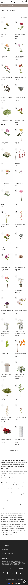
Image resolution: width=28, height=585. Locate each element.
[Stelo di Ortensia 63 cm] (7, 113)
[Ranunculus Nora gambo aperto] (7, 259)
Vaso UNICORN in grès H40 (20, 440)
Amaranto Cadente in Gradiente (20, 162)
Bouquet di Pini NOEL (6, 398)
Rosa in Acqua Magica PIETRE (7, 311)
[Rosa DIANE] (7, 27)
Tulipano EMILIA (18, 183)
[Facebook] (3, 573)
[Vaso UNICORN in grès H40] (21, 431)
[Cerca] (5, 2)
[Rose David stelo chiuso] (21, 113)
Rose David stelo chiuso (19, 121)
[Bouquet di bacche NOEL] (7, 431)
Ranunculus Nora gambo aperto (5, 268)
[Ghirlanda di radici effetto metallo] (7, 410)
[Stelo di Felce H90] (7, 345)
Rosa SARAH (4, 56)
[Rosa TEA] (21, 134)
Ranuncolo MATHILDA (20, 77)
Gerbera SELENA (19, 203)
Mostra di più (14, 451)
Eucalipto (17, 246)
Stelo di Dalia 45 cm (6, 162)
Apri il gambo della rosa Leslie (20, 268)
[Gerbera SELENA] (21, 195)
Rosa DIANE (4, 34)
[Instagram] (7, 573)
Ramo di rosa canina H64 (20, 354)
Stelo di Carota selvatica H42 (5, 225)
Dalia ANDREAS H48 (5, 289)
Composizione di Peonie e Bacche (19, 375)
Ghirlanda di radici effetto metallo (6, 418)
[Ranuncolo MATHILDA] (21, 70)
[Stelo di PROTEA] (21, 390)
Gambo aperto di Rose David (7, 246)
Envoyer (21, 568)
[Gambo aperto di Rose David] (7, 238)
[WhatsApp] (21, 573)
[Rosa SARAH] (7, 48)
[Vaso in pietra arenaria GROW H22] (7, 367)
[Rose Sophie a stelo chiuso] (21, 27)
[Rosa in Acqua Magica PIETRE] (7, 302)
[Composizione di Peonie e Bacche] (21, 367)
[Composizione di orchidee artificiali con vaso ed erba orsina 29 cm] (7, 324)
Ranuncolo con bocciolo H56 (19, 57)
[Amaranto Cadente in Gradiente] (21, 154)
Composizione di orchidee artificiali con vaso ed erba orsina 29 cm (6, 332)
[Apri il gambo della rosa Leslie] (21, 259)
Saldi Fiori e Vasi (10, 5)
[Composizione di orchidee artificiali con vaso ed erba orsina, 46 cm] (21, 324)
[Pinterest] (12, 573)
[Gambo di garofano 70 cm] (21, 302)
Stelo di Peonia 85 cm (6, 77)
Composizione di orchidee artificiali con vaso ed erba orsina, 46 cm (20, 332)
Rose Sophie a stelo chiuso (20, 35)
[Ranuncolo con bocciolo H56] (21, 48)
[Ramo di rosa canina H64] (21, 345)
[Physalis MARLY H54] (21, 217)
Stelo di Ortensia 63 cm (6, 121)
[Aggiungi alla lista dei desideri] (2, 22)
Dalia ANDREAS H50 (5, 183)
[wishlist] (20, 2)
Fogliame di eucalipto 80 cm (6, 98)
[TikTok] (16, 573)
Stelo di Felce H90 (5, 353)
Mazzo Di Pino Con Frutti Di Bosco (20, 98)
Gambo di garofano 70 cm (21, 311)
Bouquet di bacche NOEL (6, 440)
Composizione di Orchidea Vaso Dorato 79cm (19, 290)
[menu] (2, 2)
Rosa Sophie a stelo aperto (6, 203)
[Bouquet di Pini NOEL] (7, 390)
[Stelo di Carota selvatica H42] (7, 217)
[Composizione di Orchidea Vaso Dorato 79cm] (21, 281)
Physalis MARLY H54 (20, 224)
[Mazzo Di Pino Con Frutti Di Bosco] (21, 89)
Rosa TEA (17, 142)
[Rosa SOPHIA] (7, 134)
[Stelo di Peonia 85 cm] (7, 70)
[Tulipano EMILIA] (21, 175)
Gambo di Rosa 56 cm (20, 417)
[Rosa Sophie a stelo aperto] (7, 195)
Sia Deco (3, 5)
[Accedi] (23, 2)
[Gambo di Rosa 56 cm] (21, 410)
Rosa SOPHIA (4, 142)
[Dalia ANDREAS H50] (7, 175)
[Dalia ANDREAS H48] (7, 281)
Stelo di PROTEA (19, 398)
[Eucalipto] (21, 238)
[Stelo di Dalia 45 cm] (7, 154)
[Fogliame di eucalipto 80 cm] (7, 89)
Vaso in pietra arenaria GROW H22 (7, 375)
